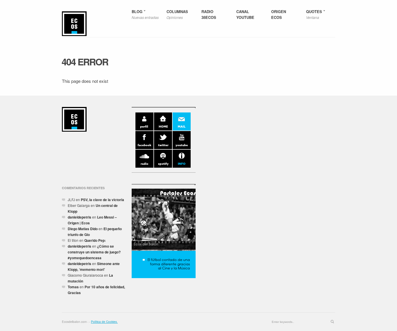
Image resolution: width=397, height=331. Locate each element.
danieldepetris (79, 217)
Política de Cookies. (104, 322)
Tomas (73, 286)
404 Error (85, 61)
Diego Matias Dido (83, 228)
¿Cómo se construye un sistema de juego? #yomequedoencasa (94, 252)
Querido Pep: (95, 240)
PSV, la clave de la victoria (102, 199)
